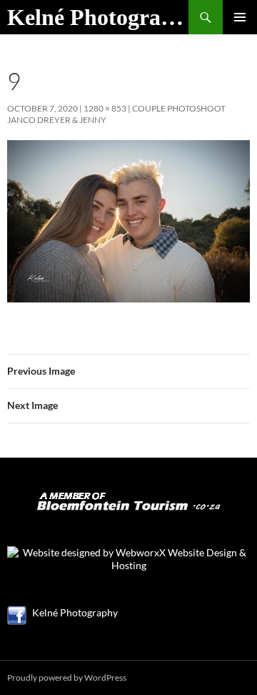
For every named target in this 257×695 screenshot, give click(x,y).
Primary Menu (240, 17)
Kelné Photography (97, 17)
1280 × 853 (105, 108)
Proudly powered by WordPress (66, 677)
